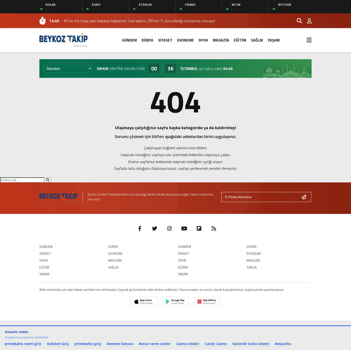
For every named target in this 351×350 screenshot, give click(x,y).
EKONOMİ (185, 40)
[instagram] (169, 228)
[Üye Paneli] (307, 21)
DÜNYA (147, 40)
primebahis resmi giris (23, 343)
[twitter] (154, 228)
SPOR (203, 40)
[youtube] (184, 228)
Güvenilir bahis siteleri (251, 343)
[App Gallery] (207, 301)
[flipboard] (199, 228)
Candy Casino (216, 343)
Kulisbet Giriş (58, 343)
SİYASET (165, 40)
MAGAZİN (221, 40)
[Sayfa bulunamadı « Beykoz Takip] (63, 39)
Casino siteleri (187, 343)
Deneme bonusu (120, 343)
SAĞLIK (257, 40)
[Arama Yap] (297, 21)
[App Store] (144, 301)
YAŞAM (274, 40)
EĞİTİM (240, 40)
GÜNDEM (129, 40)
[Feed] (214, 228)
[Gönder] (305, 197)
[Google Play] (175, 301)
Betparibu (283, 343)
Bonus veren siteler (154, 343)
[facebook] (140, 228)
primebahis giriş (87, 343)
